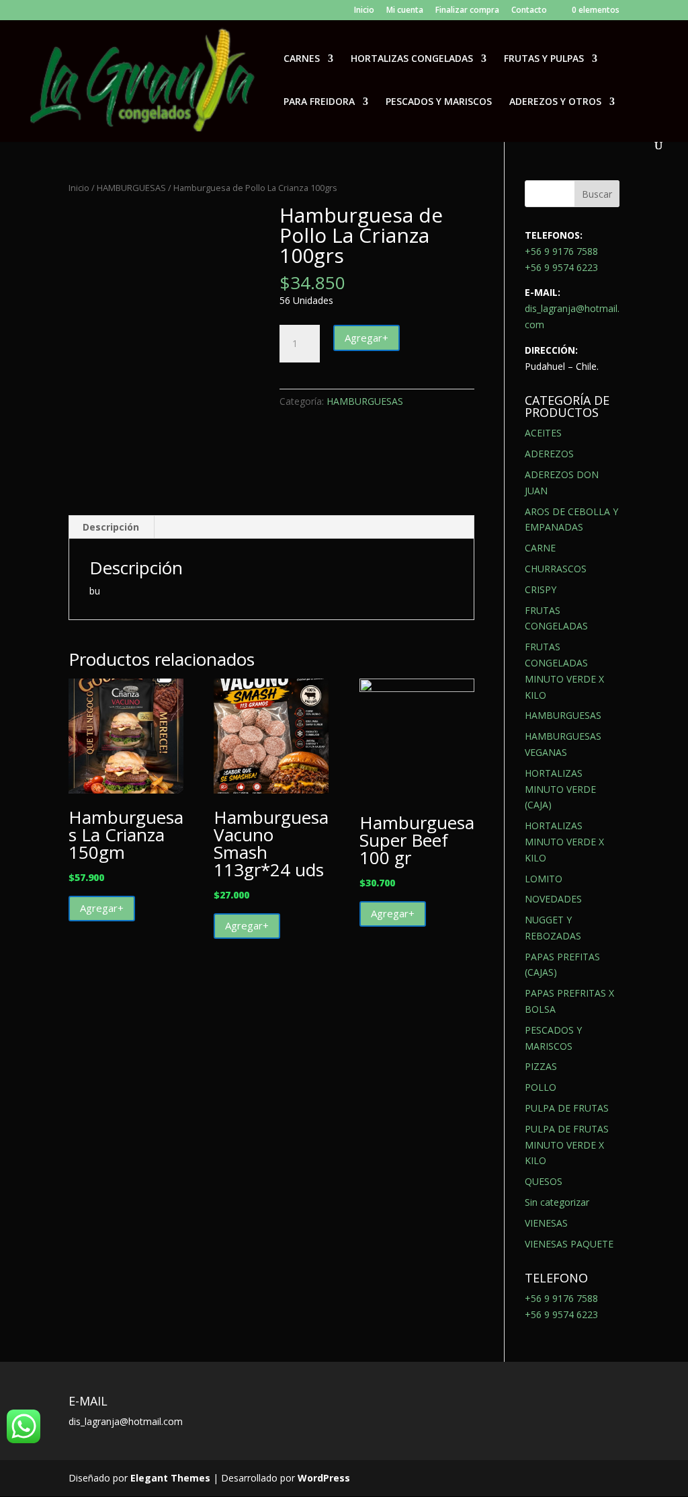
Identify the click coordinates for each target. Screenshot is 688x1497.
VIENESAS (546, 1223)
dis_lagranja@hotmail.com (126, 1421)
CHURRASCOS (556, 568)
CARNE (540, 547)
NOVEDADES (553, 898)
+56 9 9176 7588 (561, 251)
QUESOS (543, 1181)
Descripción (111, 527)
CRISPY (540, 589)
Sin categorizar (557, 1202)
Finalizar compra (467, 10)
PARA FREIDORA (319, 102)
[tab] (111, 527)
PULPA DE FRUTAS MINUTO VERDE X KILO (567, 1144)
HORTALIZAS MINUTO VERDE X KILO (564, 841)
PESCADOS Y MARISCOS (439, 102)
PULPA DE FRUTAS (567, 1108)
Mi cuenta (404, 10)
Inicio (364, 10)
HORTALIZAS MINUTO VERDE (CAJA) (560, 789)
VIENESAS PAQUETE (569, 1243)
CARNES (302, 59)
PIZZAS (541, 1066)
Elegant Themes (170, 1477)
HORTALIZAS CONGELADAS (412, 59)
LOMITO (543, 878)
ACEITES (543, 432)
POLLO (540, 1087)
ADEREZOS (549, 453)
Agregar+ (366, 337)
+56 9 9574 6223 (561, 267)
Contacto (529, 10)
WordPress (324, 1477)
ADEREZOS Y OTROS (555, 102)
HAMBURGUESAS (131, 188)
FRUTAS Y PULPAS (544, 59)
